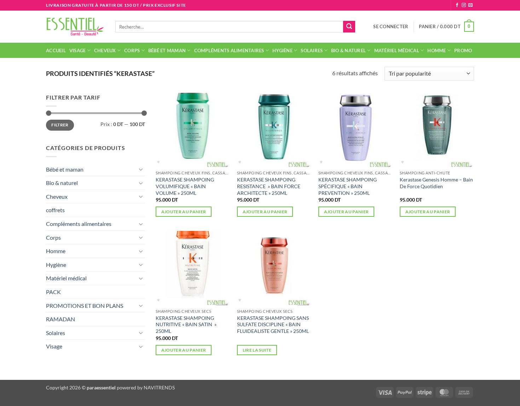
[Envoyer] (349, 27)
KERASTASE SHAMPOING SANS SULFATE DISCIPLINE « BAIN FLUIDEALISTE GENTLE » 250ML (273, 324)
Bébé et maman (167, 50)
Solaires (312, 50)
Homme (436, 50)
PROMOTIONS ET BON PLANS (84, 305)
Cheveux (105, 50)
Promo (463, 50)
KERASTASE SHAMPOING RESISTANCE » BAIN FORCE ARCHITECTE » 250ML (268, 186)
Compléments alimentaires (229, 50)
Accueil (56, 50)
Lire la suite (257, 350)
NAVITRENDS (159, 387)
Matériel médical (396, 50)
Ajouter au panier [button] (183, 211)
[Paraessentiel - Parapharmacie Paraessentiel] (75, 27)
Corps (132, 50)
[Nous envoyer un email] (470, 5)
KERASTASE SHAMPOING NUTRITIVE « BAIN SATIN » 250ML (186, 324)
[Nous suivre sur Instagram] (464, 5)
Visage (77, 50)
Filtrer (60, 124)
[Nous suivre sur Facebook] (457, 5)
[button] (390, 26)
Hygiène (282, 50)
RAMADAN (60, 319)
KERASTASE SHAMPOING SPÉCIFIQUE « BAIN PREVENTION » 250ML (347, 186)
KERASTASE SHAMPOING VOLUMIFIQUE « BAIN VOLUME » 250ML (185, 186)
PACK (53, 291)
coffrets (55, 210)
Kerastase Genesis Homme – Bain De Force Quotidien (436, 183)
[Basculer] (141, 169)
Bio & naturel (348, 50)
